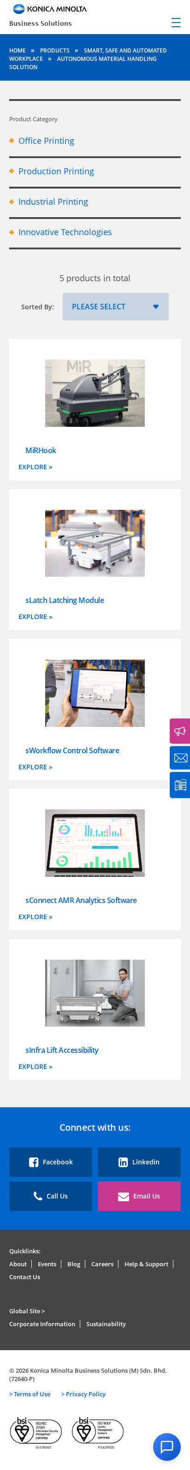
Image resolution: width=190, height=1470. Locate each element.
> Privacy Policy (83, 1394)
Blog (73, 1264)
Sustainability (106, 1324)
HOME (18, 50)
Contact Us (24, 1277)
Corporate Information (42, 1324)
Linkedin (145, 1161)
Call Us (56, 1196)
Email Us (145, 1196)
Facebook (57, 1161)
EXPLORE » (35, 466)
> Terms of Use (29, 1394)
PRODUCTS (55, 50)
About (18, 1264)
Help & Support (146, 1264)
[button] (167, 1447)
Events (47, 1264)
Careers (102, 1264)
